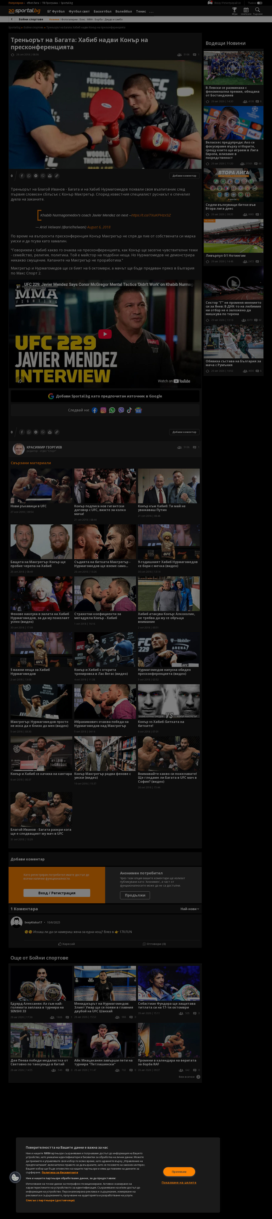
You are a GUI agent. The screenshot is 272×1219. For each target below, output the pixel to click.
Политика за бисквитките (60, 1172)
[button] (15, 1177)
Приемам (179, 1172)
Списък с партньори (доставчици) (50, 1200)
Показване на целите (179, 1182)
